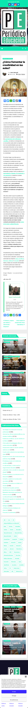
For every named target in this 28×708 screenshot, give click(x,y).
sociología (21, 564)
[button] (26, 676)
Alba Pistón (15, 367)
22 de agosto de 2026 (11, 599)
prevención (6, 561)
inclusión (11, 545)
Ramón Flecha (14, 601)
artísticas (11, 260)
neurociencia (17, 552)
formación (13, 542)
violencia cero (19, 571)
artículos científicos (7, 58)
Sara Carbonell (14, 72)
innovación (18, 545)
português (17, 558)
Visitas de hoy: (7, 410)
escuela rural (7, 539)
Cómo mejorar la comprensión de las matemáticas (20, 322)
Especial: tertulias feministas (11, 362)
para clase (18, 555)
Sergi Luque (14, 652)
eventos (21, 539)
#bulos (23, 74)
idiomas (5, 545)
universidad (6, 571)
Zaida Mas (14, 349)
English (15, 536)
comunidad (17, 526)
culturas (5, 529)
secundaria (14, 564)
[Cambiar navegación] (25, 48)
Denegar (14, 695)
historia (20, 542)
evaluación (14, 539)
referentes (13, 561)
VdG (12, 571)
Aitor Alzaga (11, 632)
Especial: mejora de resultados (12, 644)
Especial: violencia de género (13, 378)
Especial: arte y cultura (13, 596)
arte (9, 520)
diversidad (18, 529)
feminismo (6, 542)
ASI (13, 520)
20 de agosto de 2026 (11, 630)
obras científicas (19, 258)
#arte (19, 74)
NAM (10, 552)
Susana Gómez (16, 381)
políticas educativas (8, 558)
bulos (5, 526)
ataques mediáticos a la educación (11, 523)
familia (22, 372)
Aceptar (14, 691)
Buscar (4, 393)
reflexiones (6, 342)
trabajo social (16, 568)
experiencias (7, 358)
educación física (18, 532)
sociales (16, 260)
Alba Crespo (15, 365)
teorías (5, 568)
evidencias (17, 356)
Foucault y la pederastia (9, 512)
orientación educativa (8, 555)
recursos (13, 606)
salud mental (6, 564)
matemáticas (19, 548)
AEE (5, 520)
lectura (5, 548)
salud (20, 561)
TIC (10, 568)
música (5, 552)
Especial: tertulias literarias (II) (11, 610)
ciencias (10, 526)
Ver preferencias (14, 699)
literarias (5, 260)
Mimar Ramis (13, 351)
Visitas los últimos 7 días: (10, 414)
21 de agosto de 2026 (11, 613)
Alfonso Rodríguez (17, 618)
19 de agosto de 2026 (11, 647)
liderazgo (12, 548)
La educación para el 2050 (10, 496)
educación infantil (7, 536)
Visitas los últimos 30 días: (10, 419)
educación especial (8, 532)
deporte (11, 529)
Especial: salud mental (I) (13, 346)
